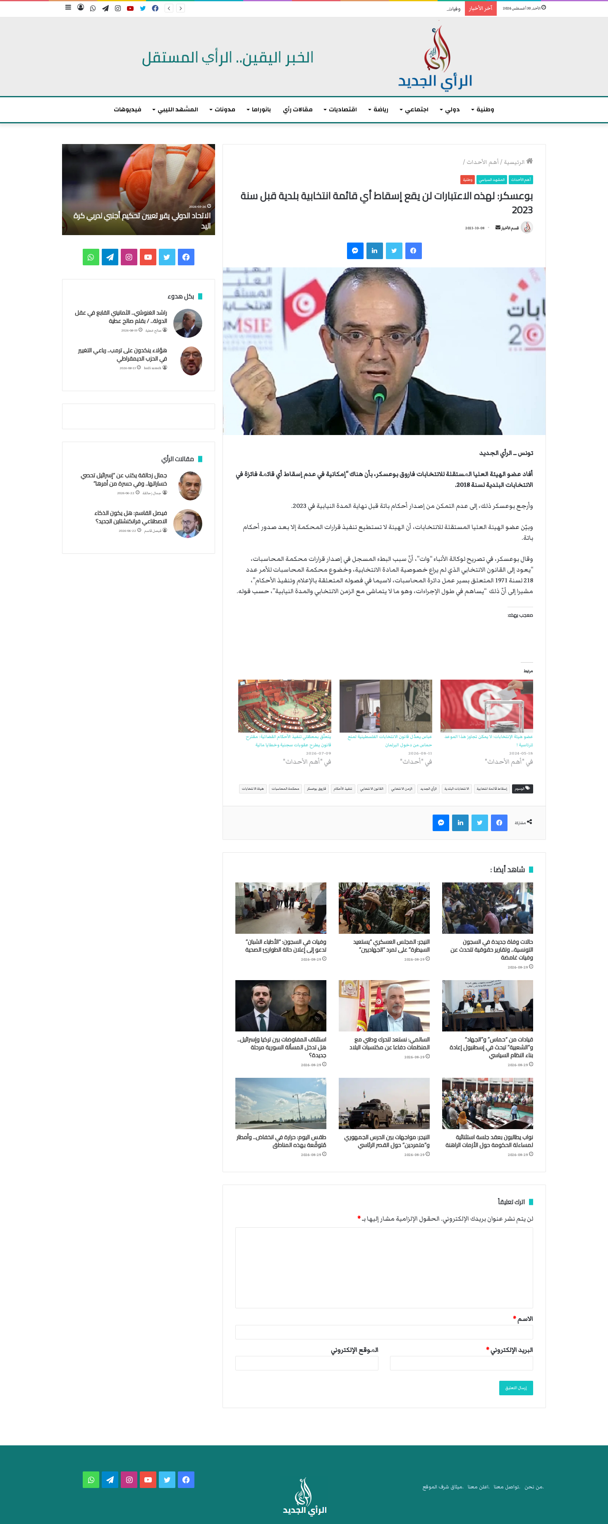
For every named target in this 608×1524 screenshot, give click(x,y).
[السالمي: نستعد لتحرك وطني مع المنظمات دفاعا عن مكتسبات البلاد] (384, 1005)
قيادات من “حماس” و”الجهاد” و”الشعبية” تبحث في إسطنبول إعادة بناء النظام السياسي (491, 1047)
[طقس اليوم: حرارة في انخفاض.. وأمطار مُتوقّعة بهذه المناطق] (280, 1103)
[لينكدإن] (374, 251)
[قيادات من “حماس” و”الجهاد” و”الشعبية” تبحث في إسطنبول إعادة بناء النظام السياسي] (487, 1005)
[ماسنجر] (355, 251)
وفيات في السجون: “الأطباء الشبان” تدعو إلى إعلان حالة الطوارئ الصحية (385, 9)
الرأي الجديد (428, 788)
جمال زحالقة (152, 493)
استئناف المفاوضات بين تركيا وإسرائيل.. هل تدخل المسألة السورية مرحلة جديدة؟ (281, 1047)
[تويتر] (394, 251)
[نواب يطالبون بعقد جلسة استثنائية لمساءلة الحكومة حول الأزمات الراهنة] (487, 1103)
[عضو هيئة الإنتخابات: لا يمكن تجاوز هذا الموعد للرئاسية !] (486, 706)
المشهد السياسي (492, 180)
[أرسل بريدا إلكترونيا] (497, 228)
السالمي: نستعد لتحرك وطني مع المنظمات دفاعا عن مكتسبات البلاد (389, 1043)
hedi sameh (152, 368)
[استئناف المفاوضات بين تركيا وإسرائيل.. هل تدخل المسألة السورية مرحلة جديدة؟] (280, 1005)
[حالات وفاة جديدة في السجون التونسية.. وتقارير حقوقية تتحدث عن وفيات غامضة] (487, 908)
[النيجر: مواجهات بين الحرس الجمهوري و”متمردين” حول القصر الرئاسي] (384, 1103)
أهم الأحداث (483, 162)
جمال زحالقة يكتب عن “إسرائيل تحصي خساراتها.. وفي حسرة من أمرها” (124, 479)
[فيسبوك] (413, 251)
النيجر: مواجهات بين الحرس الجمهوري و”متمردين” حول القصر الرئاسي (387, 1141)
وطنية (485, 109)
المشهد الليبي (178, 109)
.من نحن (534, 1487)
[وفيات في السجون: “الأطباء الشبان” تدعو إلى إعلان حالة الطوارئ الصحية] (280, 908)
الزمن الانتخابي (401, 788)
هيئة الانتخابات (253, 788)
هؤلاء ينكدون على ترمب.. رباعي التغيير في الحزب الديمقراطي (122, 354)
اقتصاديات (343, 109)
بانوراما (261, 109)
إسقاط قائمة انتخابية (492, 788)
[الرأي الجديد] (304, 56)
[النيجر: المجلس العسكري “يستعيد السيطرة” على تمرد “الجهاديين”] (384, 908)
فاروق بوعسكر (316, 788)
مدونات (225, 109)
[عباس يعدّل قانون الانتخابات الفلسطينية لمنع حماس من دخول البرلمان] (386, 706)
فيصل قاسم (152, 531)
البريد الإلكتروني (509, 1350)
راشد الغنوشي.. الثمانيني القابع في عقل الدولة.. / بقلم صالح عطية (121, 316)
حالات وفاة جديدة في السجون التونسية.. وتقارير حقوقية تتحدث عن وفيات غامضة (491, 949)
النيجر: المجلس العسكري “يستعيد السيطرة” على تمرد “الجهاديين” (391, 945)
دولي (452, 109)
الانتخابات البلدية (457, 788)
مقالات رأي (298, 109)
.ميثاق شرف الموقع (443, 1487)
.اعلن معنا (479, 1487)
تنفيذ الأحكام (343, 788)
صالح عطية (153, 330)
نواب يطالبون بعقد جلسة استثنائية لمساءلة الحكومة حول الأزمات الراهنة (489, 1141)
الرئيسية (515, 162)
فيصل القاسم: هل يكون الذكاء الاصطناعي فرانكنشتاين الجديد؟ (130, 516)
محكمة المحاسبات (285, 788)
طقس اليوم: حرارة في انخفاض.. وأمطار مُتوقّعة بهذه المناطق (281, 1141)
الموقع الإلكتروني (354, 1350)
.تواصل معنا (507, 1487)
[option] (138, 189)
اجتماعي (416, 109)
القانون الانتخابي (371, 788)
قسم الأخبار (510, 228)
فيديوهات (127, 109)
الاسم (523, 1319)
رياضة (380, 109)
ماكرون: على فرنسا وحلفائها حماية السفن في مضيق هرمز (144, 221)
